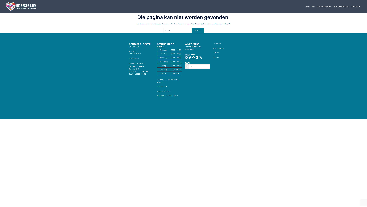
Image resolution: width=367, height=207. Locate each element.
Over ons (216, 53)
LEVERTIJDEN (162, 87)
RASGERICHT (356, 6)
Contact (216, 57)
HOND (308, 6)
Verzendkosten (218, 48)
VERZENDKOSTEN (163, 91)
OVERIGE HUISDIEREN (324, 6)
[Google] (197, 57)
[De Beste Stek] (22, 6)
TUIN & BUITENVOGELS (341, 6)
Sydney (167, 116)
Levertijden (217, 44)
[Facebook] (193, 57)
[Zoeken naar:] (177, 30)
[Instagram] (186, 57)
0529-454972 (134, 58)
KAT (313, 6)
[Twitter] (190, 57)
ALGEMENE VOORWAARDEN (167, 96)
